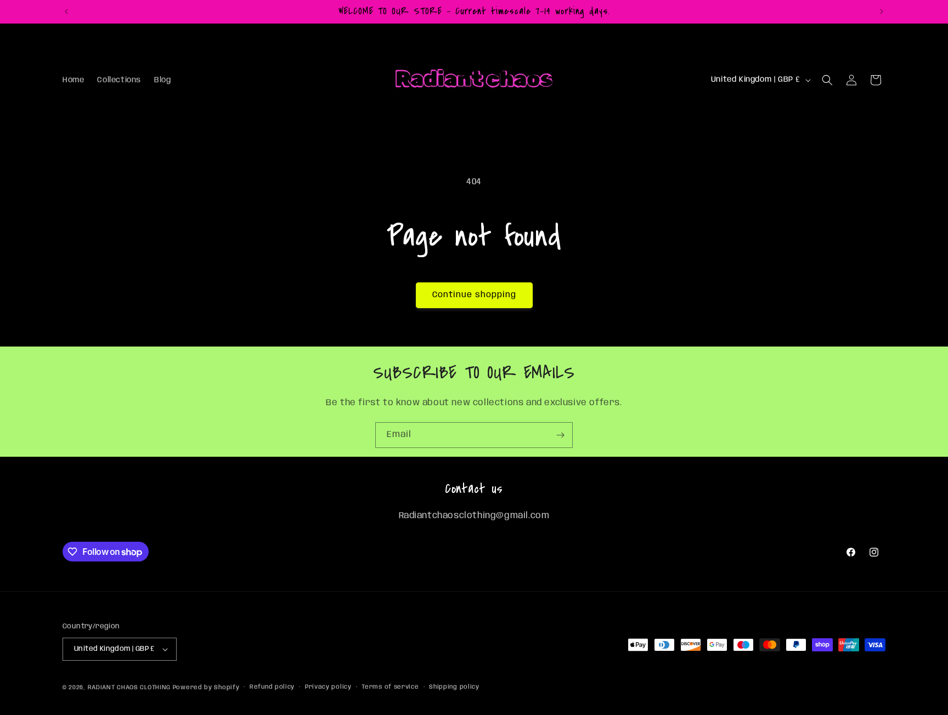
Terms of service (390, 687)
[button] (827, 80)
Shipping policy (454, 687)
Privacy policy (328, 687)
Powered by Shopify (206, 687)
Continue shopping (474, 295)
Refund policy (272, 687)
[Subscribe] (560, 435)
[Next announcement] (882, 11)
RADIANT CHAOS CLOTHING (130, 687)
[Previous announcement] (66, 11)
